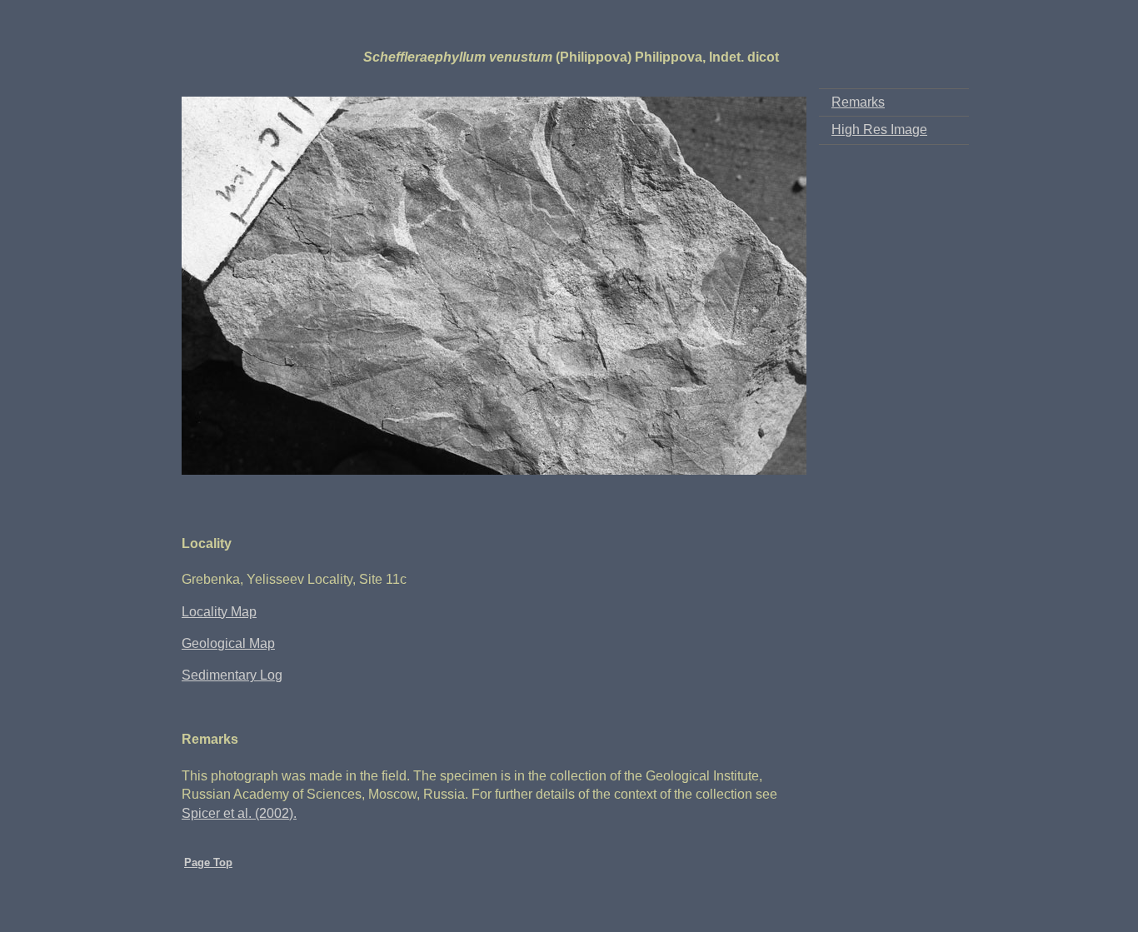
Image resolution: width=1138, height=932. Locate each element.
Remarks (858, 102)
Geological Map (228, 643)
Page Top (208, 862)
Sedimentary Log (232, 675)
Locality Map (219, 612)
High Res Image (879, 129)
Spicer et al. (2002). (239, 813)
